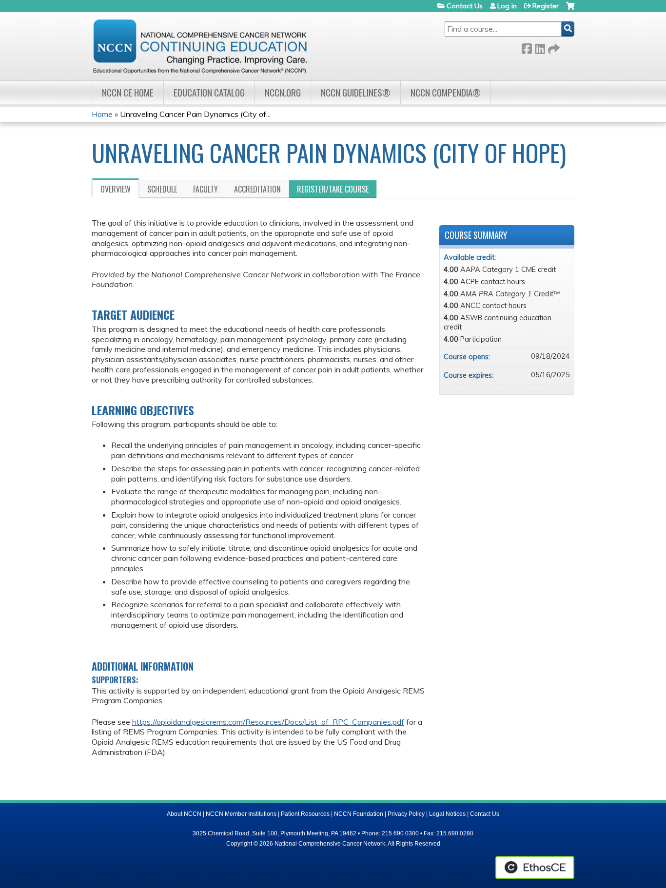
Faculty (205, 189)
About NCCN (184, 814)
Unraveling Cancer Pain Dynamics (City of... (195, 114)
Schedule (162, 189)
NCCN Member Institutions (241, 814)
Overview (115, 189)
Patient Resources (305, 814)
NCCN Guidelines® (356, 92)
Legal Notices (447, 814)
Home (102, 114)
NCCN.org (283, 92)
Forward (553, 47)
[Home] (200, 46)
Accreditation (257, 189)
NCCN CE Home (128, 92)
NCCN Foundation (358, 814)
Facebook (526, 47)
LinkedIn (540, 47)
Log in (507, 5)
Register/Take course (333, 189)
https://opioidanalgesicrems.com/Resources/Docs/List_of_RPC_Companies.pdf (268, 722)
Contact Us (465, 5)
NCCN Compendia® (446, 92)
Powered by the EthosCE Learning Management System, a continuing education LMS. (534, 867)
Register (545, 5)
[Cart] (570, 9)
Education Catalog (209, 92)
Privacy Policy (406, 814)
